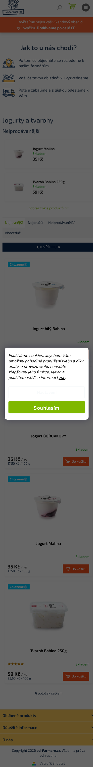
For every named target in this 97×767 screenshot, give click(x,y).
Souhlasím (46, 408)
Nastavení (46, 392)
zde (62, 377)
